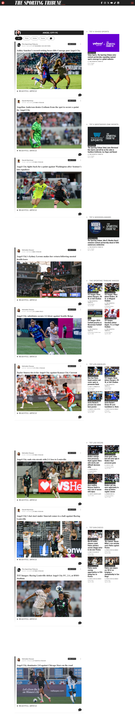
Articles (35, 38)
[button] (132, 2)
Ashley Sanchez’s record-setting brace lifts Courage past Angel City (48, 50)
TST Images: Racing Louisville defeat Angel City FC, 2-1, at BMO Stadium (48, 577)
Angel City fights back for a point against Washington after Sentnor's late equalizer (49, 168)
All (18, 38)
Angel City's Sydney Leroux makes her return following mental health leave (46, 258)
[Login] (3, 3)
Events (43, 38)
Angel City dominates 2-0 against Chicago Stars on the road (45, 665)
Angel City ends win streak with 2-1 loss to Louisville (41, 459)
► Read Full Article (27, 91)
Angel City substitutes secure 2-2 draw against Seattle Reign (45, 315)
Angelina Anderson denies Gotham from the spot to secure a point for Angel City (48, 108)
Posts (26, 38)
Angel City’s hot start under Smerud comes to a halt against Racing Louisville (48, 517)
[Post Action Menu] (81, 44)
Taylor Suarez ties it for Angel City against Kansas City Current (47, 372)
